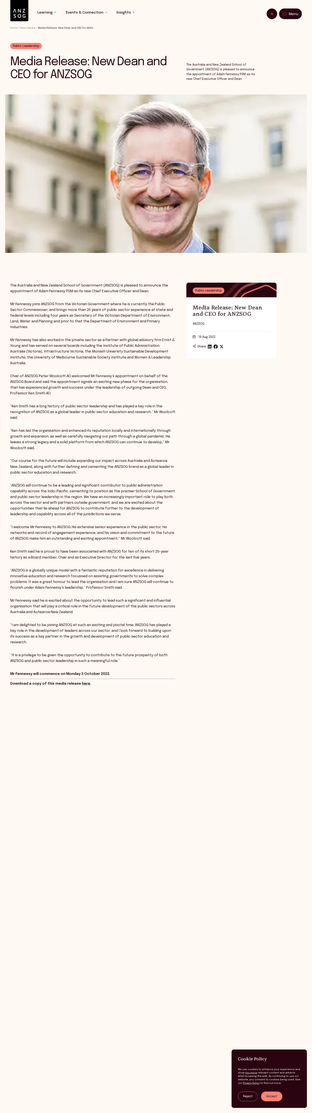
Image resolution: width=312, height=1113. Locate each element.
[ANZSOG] (19, 10)
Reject (248, 1096)
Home (14, 28)
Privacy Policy (251, 1083)
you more (251, 1073)
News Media (27, 28)
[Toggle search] (272, 13)
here (86, 684)
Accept (271, 1096)
